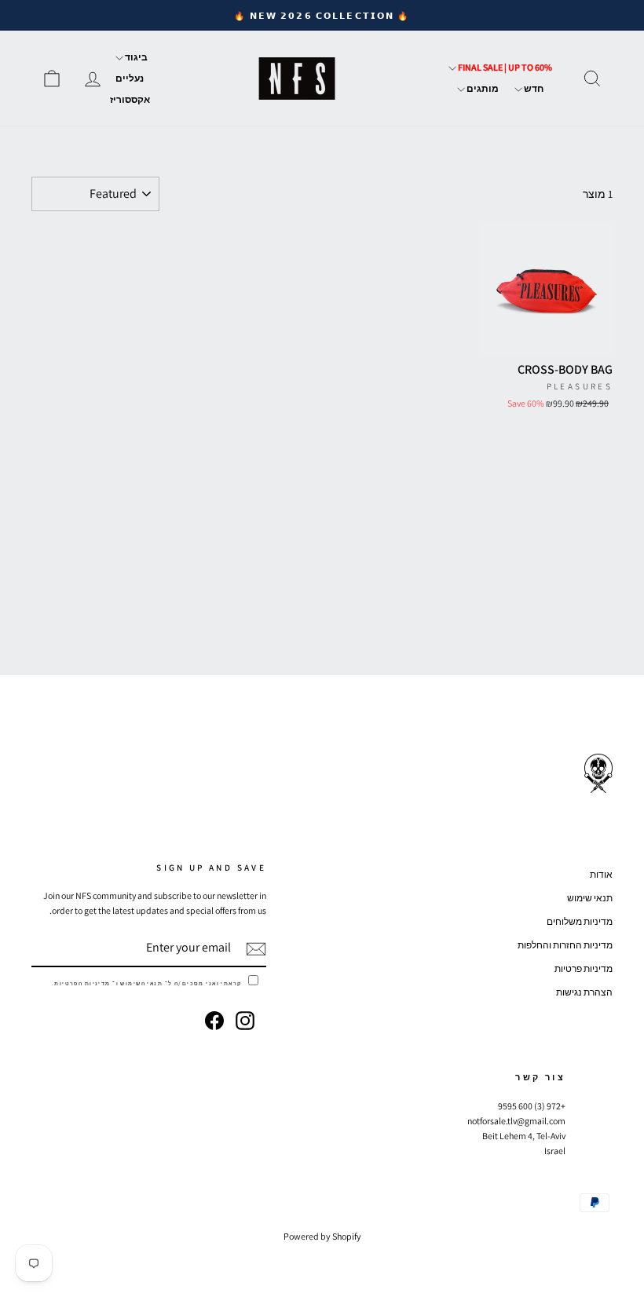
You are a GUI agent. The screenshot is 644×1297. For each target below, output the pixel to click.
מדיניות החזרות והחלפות (565, 945)
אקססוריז (130, 99)
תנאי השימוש (141, 983)
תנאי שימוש (590, 898)
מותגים (482, 88)
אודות (601, 874)
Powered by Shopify (322, 1236)
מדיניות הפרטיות (82, 983)
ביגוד (135, 57)
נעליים (129, 78)
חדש (532, 88)
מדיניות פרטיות (583, 968)
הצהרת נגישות (584, 992)
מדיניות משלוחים (580, 921)
